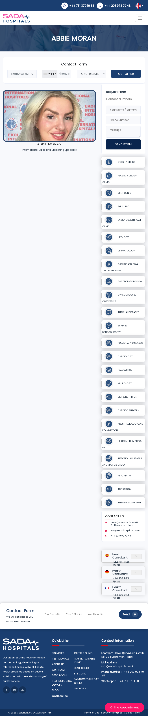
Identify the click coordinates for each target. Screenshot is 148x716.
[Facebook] (6, 690)
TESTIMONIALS (60, 658)
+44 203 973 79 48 (118, 6)
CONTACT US (60, 696)
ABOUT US (58, 664)
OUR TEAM (58, 670)
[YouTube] (22, 690)
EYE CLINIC (123, 206)
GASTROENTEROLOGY (129, 281)
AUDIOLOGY (124, 489)
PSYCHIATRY (124, 475)
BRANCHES (58, 653)
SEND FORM (123, 144)
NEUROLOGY (124, 383)
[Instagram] (14, 690)
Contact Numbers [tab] (119, 99)
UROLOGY (123, 237)
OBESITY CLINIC (126, 162)
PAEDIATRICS (124, 370)
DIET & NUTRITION (127, 397)
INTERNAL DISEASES (128, 312)
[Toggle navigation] (140, 18)
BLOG (55, 690)
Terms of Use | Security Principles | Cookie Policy (112, 712)
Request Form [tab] (116, 92)
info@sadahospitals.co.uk (117, 666)
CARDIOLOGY (125, 356)
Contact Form (74, 64)
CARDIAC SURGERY (128, 410)
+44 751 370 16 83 (81, 6)
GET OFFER (126, 74)
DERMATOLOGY (126, 250)
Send (126, 614)
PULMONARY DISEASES (130, 343)
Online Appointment (124, 707)
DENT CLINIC (124, 193)
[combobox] (49, 74)
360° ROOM (59, 675)
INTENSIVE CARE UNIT (129, 502)
